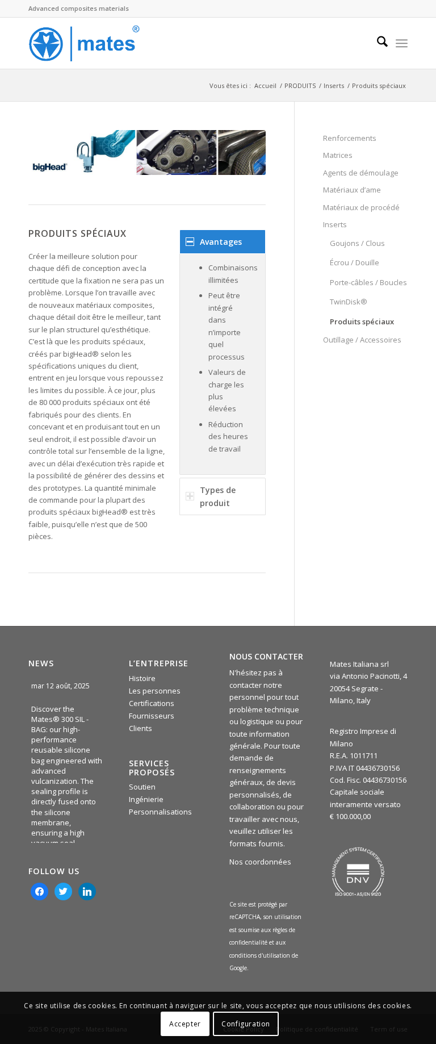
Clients (140, 728)
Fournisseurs (151, 716)
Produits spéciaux (362, 321)
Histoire (142, 678)
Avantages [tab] (221, 241)
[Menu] (402, 43)
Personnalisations (160, 812)
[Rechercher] (377, 43)
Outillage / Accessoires (362, 340)
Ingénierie (146, 799)
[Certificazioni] (358, 871)
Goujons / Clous (357, 243)
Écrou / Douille (354, 262)
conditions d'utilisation (260, 955)
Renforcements (349, 138)
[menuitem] (377, 43)
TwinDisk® (348, 302)
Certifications (151, 703)
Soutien (142, 787)
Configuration (245, 1024)
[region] (222, 364)
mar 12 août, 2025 (61, 686)
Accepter (185, 1024)
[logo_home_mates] (84, 43)
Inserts (335, 224)
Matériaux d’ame (352, 190)
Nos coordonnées (260, 862)
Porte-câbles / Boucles (368, 282)
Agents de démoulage (361, 173)
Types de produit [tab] (218, 496)
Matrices (338, 155)
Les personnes (155, 691)
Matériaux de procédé (361, 207)
